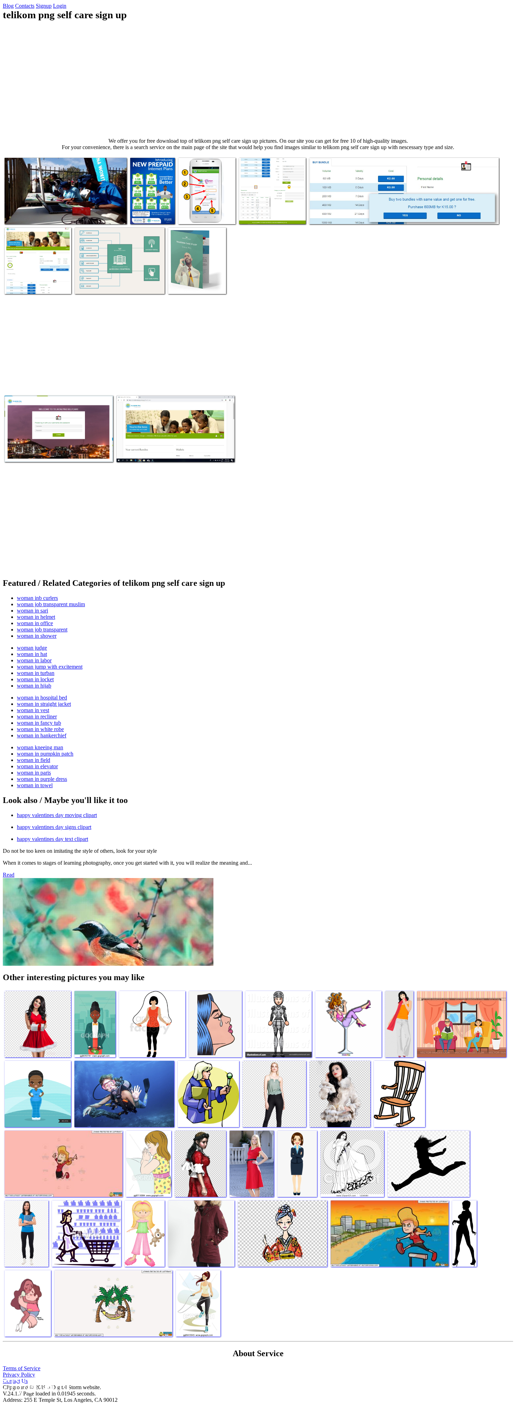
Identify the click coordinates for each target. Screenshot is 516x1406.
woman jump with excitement (49, 667)
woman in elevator (37, 766)
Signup (44, 6)
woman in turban (35, 673)
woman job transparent (42, 629)
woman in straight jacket (44, 704)
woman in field (33, 760)
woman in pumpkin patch (45, 754)
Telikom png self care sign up (35, 214)
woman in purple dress (42, 779)
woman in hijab (34, 686)
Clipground (35, 1384)
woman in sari (32, 611)
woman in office (35, 623)
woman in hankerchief (41, 735)
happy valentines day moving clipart (57, 815)
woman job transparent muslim (51, 604)
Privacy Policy (19, 1375)
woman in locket (35, 679)
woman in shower (37, 636)
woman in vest (33, 710)
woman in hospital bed (42, 698)
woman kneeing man (40, 747)
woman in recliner (37, 716)
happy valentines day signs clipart (54, 827)
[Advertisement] (258, 79)
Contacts (24, 6)
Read (8, 875)
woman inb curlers (37, 598)
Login (59, 6)
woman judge (32, 648)
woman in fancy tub (39, 723)
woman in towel (35, 785)
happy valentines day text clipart (52, 839)
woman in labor (34, 660)
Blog (8, 6)
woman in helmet (36, 617)
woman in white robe (40, 729)
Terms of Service (21, 1368)
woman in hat (32, 654)
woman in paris (34, 773)
